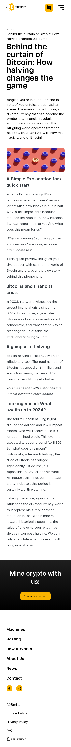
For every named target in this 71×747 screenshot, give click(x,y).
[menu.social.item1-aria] (9, 688)
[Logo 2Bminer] (16, 7)
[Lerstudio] (16, 739)
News (11, 29)
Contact (14, 679)
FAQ (10, 730)
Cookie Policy (17, 713)
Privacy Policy (17, 722)
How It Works (19, 649)
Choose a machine (35, 596)
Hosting (14, 639)
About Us (15, 659)
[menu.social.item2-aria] (19, 688)
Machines (16, 630)
